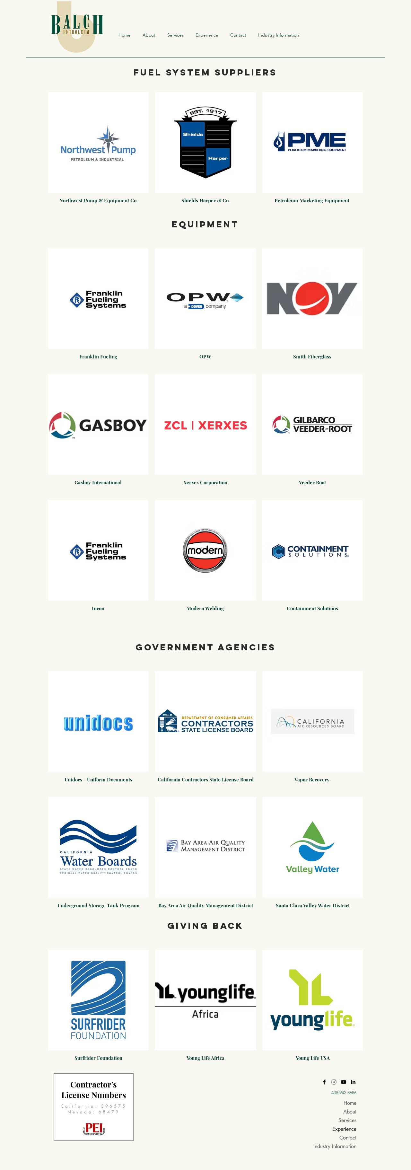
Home (350, 1103)
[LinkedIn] (353, 1082)
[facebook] (324, 1082)
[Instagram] (334, 1082)
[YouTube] (343, 1082)
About (349, 1111)
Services (347, 1120)
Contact (347, 1137)
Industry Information (337, 1146)
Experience (344, 1129)
